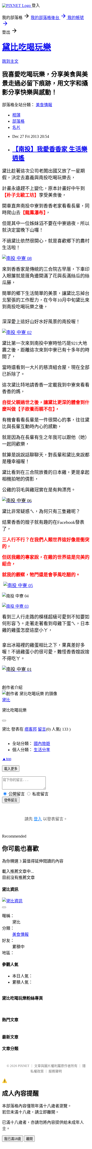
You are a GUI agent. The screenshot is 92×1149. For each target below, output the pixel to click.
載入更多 (10, 769)
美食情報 (44, 105)
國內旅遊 (42, 743)
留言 (42, 729)
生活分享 (42, 750)
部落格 (18, 121)
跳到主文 (10, 61)
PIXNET (23, 1066)
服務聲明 (55, 1071)
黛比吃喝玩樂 (26, 47)
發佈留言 (10, 800)
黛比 (6, 700)
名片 (16, 127)
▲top (6, 759)
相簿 (16, 115)
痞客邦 (31, 729)
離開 (29, 1139)
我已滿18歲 (12, 1139)
